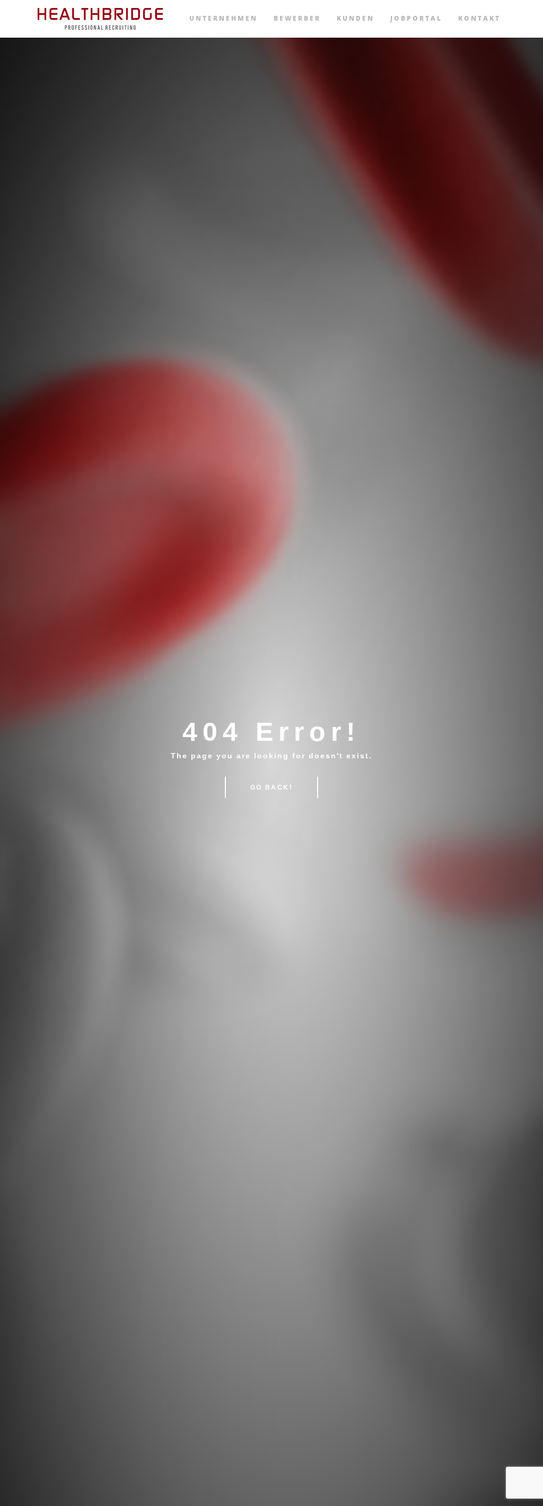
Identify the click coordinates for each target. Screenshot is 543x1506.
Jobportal (416, 18)
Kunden (355, 18)
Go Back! (271, 787)
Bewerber (297, 18)
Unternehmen (223, 18)
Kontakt (479, 18)
